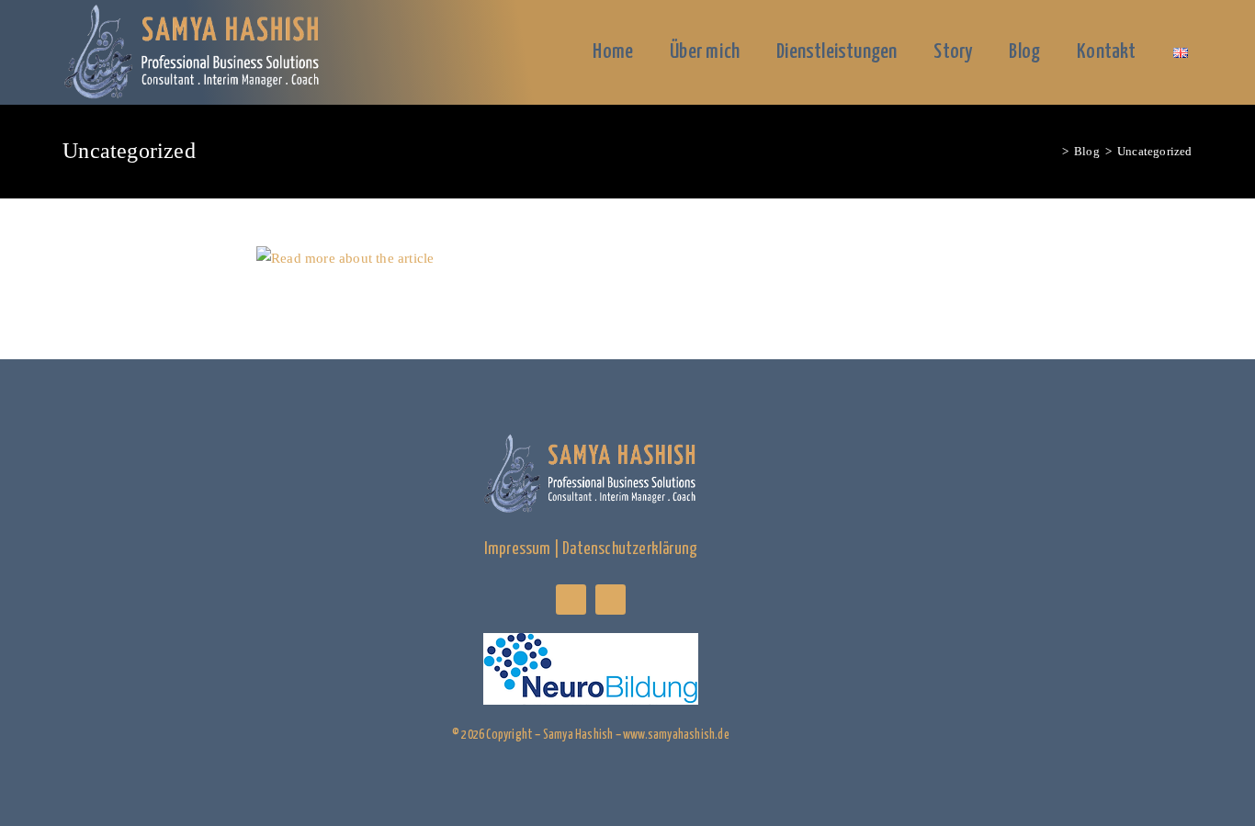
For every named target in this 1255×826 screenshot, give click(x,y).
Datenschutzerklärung (629, 549)
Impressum (517, 549)
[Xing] (571, 599)
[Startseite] (1052, 151)
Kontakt (1106, 51)
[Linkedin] (610, 599)
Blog (1024, 51)
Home (613, 51)
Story (952, 51)
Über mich (705, 51)
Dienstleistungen (836, 51)
